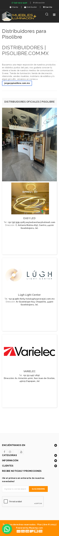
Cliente (14, 7)
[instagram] (10, 451)
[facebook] (4, 451)
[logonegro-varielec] (29, 352)
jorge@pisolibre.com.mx (17, 83)
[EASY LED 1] (29, 199)
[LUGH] (29, 275)
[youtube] (21, 451)
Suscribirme (38, 489)
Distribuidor (31, 7)
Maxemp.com (36, 528)
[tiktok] (15, 451)
